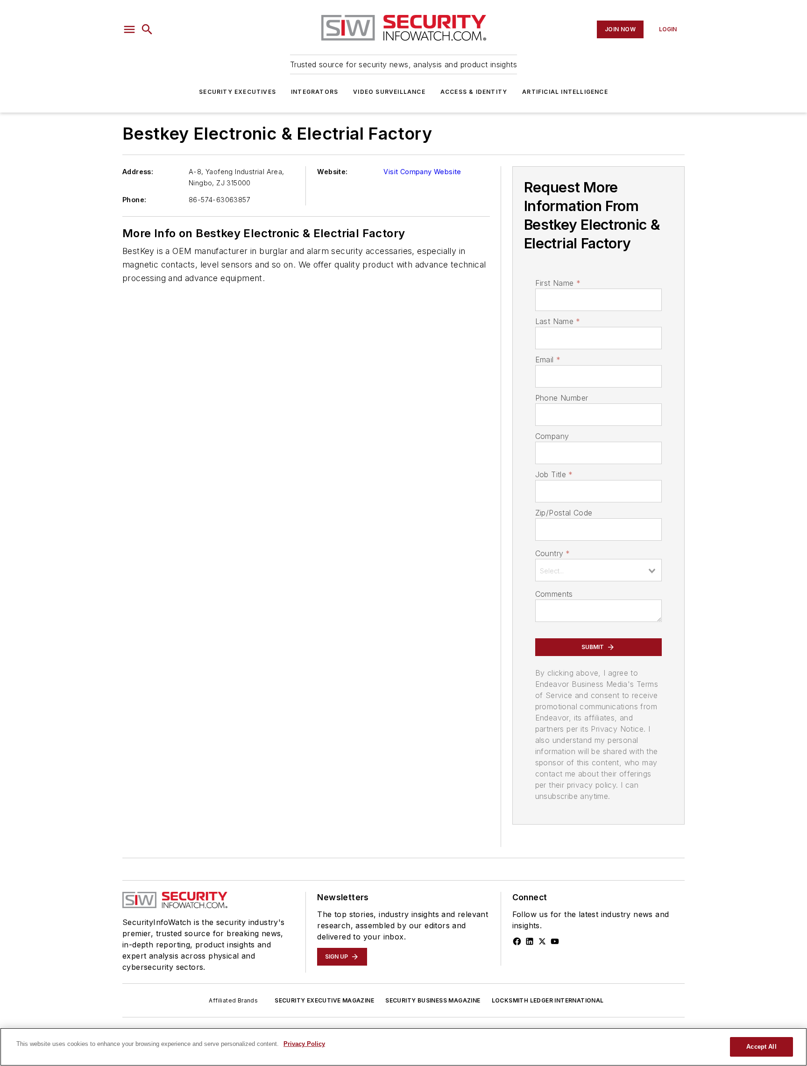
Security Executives (237, 91)
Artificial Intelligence (565, 91)
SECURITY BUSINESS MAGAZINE (432, 1000)
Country (552, 553)
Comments (554, 594)
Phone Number (561, 397)
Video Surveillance (389, 91)
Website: (332, 172)
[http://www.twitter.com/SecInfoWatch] (542, 941)
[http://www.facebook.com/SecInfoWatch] (517, 941)
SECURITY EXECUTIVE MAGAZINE (324, 1000)
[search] (147, 29)
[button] (129, 29)
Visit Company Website (422, 172)
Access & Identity (473, 91)
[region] (403, 1047)
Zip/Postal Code (564, 512)
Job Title (554, 474)
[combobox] (598, 570)
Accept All (761, 1046)
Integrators (314, 91)
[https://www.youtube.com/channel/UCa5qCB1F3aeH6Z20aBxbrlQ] (554, 941)
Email (547, 359)
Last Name (557, 321)
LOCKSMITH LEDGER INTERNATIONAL (548, 1000)
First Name (557, 283)
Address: (137, 172)
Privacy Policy (304, 1043)
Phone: (134, 200)
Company (552, 436)
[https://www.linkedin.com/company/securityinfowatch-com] (529, 941)
